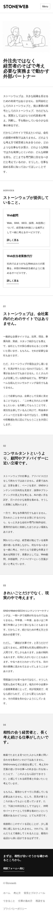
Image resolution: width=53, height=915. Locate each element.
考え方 (17, 893)
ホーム (6, 893)
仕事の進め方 (25, 900)
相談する (40, 900)
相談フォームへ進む (13, 868)
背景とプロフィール (34, 893)
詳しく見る (13, 240)
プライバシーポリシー (15, 908)
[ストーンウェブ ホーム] (16, 6)
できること (9, 900)
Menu (45, 6)
